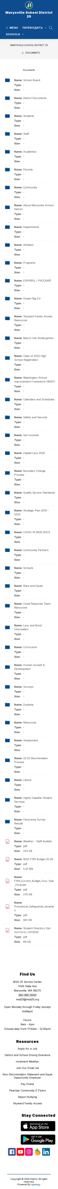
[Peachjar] (37, 1154)
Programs (29, 262)
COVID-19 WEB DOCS (36, 532)
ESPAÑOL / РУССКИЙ (37, 280)
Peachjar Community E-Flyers (27, 1090)
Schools (28, 568)
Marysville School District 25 (29, 45)
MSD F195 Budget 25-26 (38, 859)
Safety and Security (35, 417)
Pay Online (27, 1084)
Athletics (28, 244)
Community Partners (35, 550)
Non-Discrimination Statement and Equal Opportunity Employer (27, 1076)
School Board (31, 80)
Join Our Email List (27, 1068)
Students (28, 116)
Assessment (30, 740)
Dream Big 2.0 (31, 298)
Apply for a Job (27, 1048)
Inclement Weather (27, 1061)
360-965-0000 (27, 994)
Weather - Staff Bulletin (37, 841)
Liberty (27, 780)
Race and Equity (33, 585)
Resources (29, 722)
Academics (29, 151)
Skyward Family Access (27, 1103)
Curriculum (30, 647)
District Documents (34, 98)
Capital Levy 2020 (34, 453)
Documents (32, 52)
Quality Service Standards (39, 492)
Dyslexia (28, 704)
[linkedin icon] (46, 1154)
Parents (28, 169)
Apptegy (35, 1184)
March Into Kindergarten (38, 338)
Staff (26, 133)
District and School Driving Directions (27, 1055)
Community (30, 187)
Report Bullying (27, 1097)
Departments (31, 227)
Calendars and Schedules (38, 399)
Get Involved (31, 435)
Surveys (28, 686)
